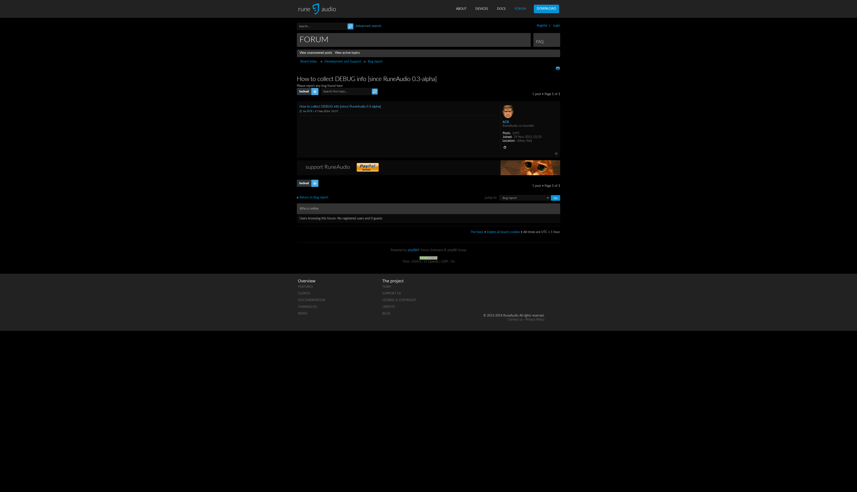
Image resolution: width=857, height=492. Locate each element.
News (302, 313)
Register (542, 25)
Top (556, 153)
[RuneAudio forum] (506, 301)
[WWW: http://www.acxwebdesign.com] (505, 147)
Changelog (307, 307)
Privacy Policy (535, 319)
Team (386, 286)
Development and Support (342, 61)
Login (556, 25)
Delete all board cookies (503, 232)
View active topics (347, 52)
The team (476, 232)
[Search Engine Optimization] (428, 257)
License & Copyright (399, 300)
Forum (520, 8)
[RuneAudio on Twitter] (523, 285)
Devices (481, 8)
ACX (309, 111)
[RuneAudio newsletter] (540, 301)
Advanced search (368, 26)
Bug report (375, 61)
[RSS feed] (523, 301)
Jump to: (491, 197)
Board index (308, 61)
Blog (386, 313)
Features (305, 286)
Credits (388, 307)
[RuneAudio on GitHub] (489, 285)
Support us (391, 293)
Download (546, 8)
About (461, 8)
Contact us (515, 319)
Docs (501, 8)
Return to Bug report (314, 197)
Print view (557, 68)
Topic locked (305, 89)
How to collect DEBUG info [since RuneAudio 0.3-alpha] (340, 106)
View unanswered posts (316, 52)
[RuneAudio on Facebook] (506, 285)
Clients (304, 293)
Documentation (311, 300)
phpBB (412, 250)
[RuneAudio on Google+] (540, 285)
